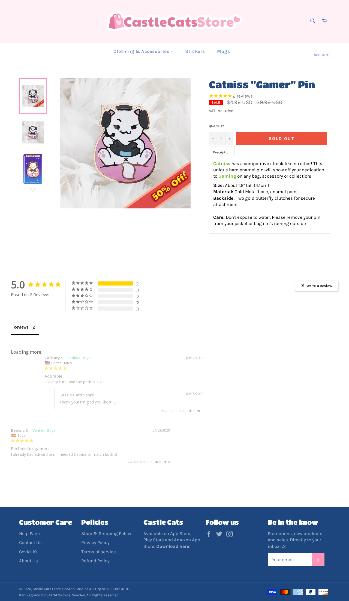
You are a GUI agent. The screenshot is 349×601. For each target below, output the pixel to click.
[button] (192, 411)
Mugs (223, 51)
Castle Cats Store (47, 589)
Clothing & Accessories (142, 51)
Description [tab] (221, 152)
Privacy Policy (95, 542)
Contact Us (30, 542)
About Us (28, 560)
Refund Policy (95, 560)
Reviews (21, 327)
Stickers (195, 51)
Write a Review (319, 285)
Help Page (29, 533)
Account (322, 54)
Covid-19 (28, 551)
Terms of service (98, 551)
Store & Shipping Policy (106, 533)
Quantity (216, 126)
